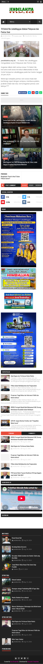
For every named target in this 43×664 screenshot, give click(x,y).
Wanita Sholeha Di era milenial (20, 597)
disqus (31, 185)
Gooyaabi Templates (33, 661)
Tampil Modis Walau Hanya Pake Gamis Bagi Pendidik (24, 566)
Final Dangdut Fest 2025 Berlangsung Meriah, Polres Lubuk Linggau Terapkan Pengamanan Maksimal (20, 163)
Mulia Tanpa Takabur (17, 639)
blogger (24, 185)
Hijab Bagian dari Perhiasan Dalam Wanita (22, 376)
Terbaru (11, 433)
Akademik (28, 36)
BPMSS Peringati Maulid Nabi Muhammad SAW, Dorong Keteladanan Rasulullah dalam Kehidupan (26, 408)
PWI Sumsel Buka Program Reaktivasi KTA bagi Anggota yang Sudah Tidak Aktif (26, 474)
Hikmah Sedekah (16, 580)
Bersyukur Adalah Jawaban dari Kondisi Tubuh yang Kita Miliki (26, 557)
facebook (38, 185)
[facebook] (38, 1)
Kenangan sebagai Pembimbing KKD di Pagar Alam (25, 588)
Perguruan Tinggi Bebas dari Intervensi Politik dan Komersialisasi (25, 456)
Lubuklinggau (5, 38)
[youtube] (41, 1)
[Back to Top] (27, 658)
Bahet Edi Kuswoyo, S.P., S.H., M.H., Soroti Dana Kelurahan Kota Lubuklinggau (21, 142)
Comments (32, 433)
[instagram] (24, 658)
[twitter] (22, 658)
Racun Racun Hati (17, 538)
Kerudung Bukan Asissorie (19, 547)
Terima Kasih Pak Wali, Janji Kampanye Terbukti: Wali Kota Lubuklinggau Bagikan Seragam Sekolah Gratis (19, 121)
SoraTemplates (14, 661)
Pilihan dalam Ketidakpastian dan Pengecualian (24, 386)
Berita (35, 36)
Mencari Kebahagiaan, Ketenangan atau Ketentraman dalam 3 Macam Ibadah (26, 607)
